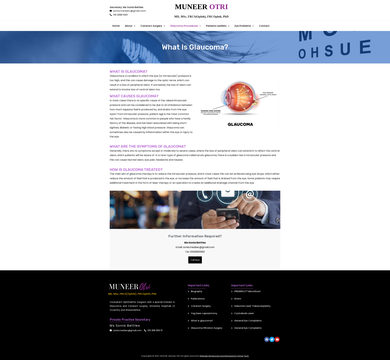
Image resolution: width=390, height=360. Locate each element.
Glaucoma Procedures (184, 26)
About (128, 26)
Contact (264, 26)
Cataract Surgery (151, 26)
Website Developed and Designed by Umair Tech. (224, 356)
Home (116, 26)
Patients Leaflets (216, 26)
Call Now (195, 259)
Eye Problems (243, 26)
